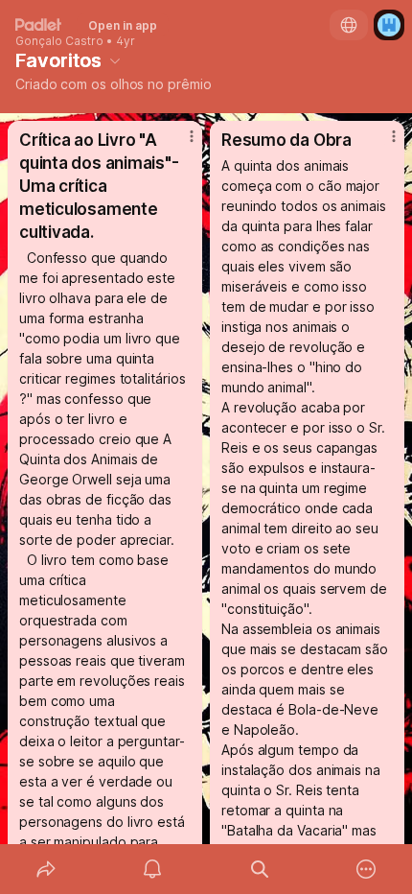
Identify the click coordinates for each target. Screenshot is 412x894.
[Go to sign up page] (389, 25)
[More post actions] (179, 144)
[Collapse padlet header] (115, 60)
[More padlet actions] (367, 869)
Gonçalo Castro (59, 41)
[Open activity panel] (153, 869)
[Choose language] (349, 25)
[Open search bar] (259, 869)
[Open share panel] (46, 869)
